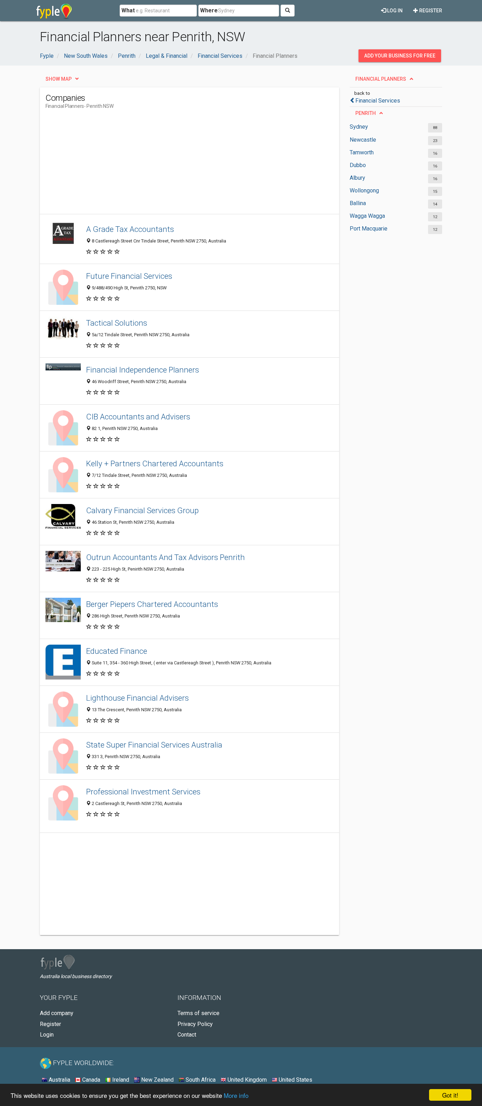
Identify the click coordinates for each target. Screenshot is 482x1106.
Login (47, 1034)
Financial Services (377, 100)
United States (294, 1079)
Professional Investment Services (143, 791)
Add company (56, 1013)
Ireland (120, 1079)
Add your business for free (399, 56)
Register (430, 10)
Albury (357, 177)
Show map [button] (59, 79)
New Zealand (157, 1079)
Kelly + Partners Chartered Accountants (154, 463)
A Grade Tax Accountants (130, 229)
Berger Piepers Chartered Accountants (152, 604)
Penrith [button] (365, 113)
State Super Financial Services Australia (154, 744)
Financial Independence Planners (142, 369)
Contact (186, 1034)
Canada (90, 1079)
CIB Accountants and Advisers (138, 416)
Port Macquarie (368, 228)
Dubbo (358, 165)
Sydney (359, 126)
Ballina (358, 203)
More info (236, 1095)
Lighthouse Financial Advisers (137, 697)
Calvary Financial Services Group (142, 510)
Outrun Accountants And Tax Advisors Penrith (165, 557)
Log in (394, 10)
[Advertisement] (174, 164)
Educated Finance (116, 651)
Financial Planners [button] (380, 79)
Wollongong (364, 190)
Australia (58, 1079)
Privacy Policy (195, 1024)
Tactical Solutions (116, 322)
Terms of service (198, 1013)
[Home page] (54, 10)
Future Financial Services (129, 276)
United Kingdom (246, 1079)
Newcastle (363, 139)
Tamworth (362, 152)
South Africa (200, 1079)
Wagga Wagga (367, 216)
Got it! (450, 1094)
